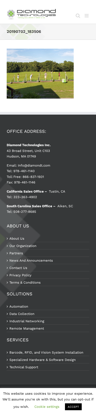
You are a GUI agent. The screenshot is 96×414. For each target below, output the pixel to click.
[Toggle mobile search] (78, 15)
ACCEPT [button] (73, 406)
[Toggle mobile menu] (87, 15)
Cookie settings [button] (46, 407)
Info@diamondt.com (34, 165)
